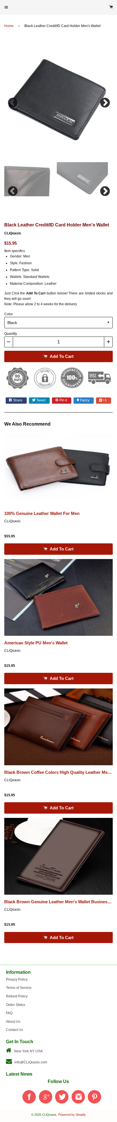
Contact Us (14, 1030)
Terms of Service (19, 988)
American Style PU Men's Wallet (36, 643)
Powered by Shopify (72, 1114)
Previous (12, 101)
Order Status (15, 1005)
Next (104, 101)
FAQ (9, 1013)
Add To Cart (61, 356)
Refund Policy (17, 996)
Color (8, 314)
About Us (13, 1022)
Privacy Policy (17, 979)
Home (9, 26)
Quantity (10, 334)
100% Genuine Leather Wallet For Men (42, 513)
